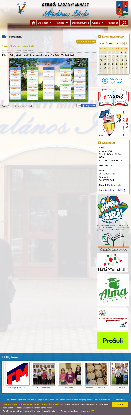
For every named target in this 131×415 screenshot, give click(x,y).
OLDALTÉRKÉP (119, 399)
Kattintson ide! (114, 185)
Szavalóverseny (17, 388)
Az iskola (43, 22)
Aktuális (60, 22)
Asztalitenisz (44, 388)
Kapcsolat (113, 22)
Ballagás (96, 388)
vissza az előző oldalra (86, 41)
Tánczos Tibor (92, 399)
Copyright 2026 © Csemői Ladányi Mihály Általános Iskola (56, 399)
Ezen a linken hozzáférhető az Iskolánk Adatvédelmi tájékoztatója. (31, 404)
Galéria (96, 22)
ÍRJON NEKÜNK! (105, 399)
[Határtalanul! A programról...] (112, 272)
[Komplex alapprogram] (112, 222)
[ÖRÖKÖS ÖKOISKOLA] (113, 251)
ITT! (92, 411)
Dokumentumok (80, 22)
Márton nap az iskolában (69, 388)
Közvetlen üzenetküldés (112, 190)
